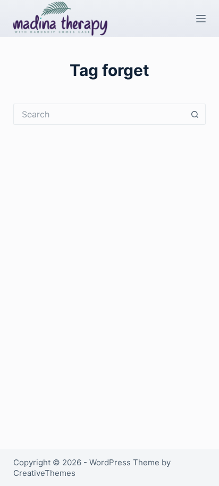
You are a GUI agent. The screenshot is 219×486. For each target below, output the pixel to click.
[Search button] (195, 114)
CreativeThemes (44, 473)
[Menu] (201, 18)
